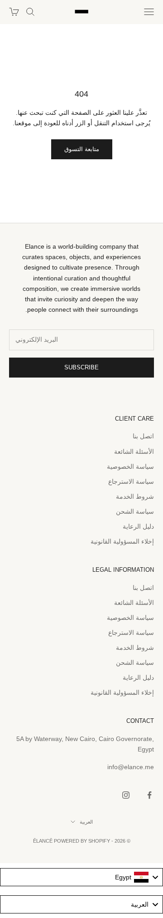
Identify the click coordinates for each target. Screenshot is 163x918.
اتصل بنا (143, 436)
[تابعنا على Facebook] (149, 795)
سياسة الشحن (135, 511)
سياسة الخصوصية (130, 466)
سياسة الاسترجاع (131, 481)
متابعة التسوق (81, 149)
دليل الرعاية (138, 526)
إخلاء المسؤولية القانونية (122, 541)
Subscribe (81, 367)
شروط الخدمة (135, 496)
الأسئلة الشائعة (134, 451)
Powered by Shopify (82, 841)
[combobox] (81, 877)
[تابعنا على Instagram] (125, 795)
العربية (86, 822)
